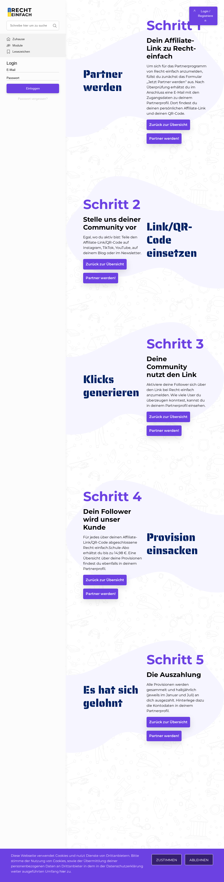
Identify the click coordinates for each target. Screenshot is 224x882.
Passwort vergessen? (33, 98)
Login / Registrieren (205, 15)
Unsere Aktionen (81, 16)
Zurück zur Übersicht (168, 125)
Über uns (179, 15)
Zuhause (18, 39)
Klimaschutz (165, 16)
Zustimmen (166, 860)
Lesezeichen (21, 51)
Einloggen (33, 88)
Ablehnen (198, 860)
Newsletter (129, 16)
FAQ (108, 15)
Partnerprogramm (146, 16)
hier (63, 871)
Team (117, 16)
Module (17, 45)
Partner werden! (164, 138)
